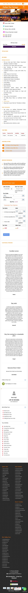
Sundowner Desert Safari (19, 530)
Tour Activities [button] (5, 422)
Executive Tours (7, 447)
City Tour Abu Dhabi (18, 490)
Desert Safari (6, 439)
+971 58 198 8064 (14, 400)
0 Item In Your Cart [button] (6, 379)
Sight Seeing (6, 441)
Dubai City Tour (6, 410)
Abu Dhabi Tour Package (19, 505)
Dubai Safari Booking (18, 478)
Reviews (14, 3)
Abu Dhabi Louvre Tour (5, 553)
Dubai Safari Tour (5, 481)
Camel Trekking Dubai (5, 545)
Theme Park (6, 449)
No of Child (7, 197)
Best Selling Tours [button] (6, 407)
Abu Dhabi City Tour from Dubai (20, 508)
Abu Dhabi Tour (18, 507)
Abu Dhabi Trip (17, 524)
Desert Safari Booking (5, 478)
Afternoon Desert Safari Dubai (19, 521)
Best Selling (6, 437)
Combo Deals (6, 451)
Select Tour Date (6, 186)
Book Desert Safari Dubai (19, 476)
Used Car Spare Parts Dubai (6, 484)
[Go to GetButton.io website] (25, 591)
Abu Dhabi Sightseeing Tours (6, 556)
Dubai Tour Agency (18, 479)
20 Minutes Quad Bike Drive (12, 148)
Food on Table (9, 150)
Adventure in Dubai (18, 519)
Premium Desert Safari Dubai (19, 516)
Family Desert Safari (18, 513)
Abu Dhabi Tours (7, 426)
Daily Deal (6, 435)
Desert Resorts (6, 443)
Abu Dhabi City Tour (7, 412)
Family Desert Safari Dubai (6, 498)
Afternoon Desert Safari (6, 473)
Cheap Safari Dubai (18, 522)
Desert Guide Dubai (5, 487)
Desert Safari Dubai (18, 487)
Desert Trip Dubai (5, 479)
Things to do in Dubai (5, 470)
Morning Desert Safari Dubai (19, 470)
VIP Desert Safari (7, 434)
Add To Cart (6, 234)
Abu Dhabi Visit (5, 490)
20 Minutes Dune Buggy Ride (12, 145)
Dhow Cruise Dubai (7, 445)
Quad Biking (6, 430)
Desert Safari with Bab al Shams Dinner (20, 510)
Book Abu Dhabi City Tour (19, 484)
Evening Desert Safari (7, 416)
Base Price (12, 201)
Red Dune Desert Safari (5, 550)
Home (4, 3)
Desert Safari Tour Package (6, 562)
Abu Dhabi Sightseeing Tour (6, 539)
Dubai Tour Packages (18, 481)
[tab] (14, 379)
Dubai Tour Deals (5, 565)
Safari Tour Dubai (18, 533)
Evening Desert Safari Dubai (9, 428)
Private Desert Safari (5, 548)
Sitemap (4, 476)
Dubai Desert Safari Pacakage (19, 495)
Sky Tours (6, 453)
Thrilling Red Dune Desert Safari (9, 418)
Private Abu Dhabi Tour (18, 498)
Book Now (14, 17)
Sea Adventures (7, 455)
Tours (10, 3)
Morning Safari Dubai (18, 493)
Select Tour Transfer (19, 186)
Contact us (19, 3)
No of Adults (5, 193)
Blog (8, 3)
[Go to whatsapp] (24, 589)
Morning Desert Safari (8, 414)
